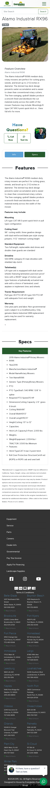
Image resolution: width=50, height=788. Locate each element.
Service (10, 525)
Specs (35, 154)
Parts (9, 532)
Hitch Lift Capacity (17, 430)
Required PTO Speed (18, 398)
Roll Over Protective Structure (23, 455)
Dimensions (14, 402)
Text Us (24, 140)
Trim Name (14, 377)
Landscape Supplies (16, 571)
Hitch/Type (14, 451)
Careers (10, 538)
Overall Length (15, 418)
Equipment (12, 519)
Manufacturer (15, 369)
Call (11, 138)
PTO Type (13, 390)
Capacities (14, 426)
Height (12, 422)
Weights (13, 435)
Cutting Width (15, 409)
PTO (11, 386)
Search (43, 11)
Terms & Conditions (25, 592)
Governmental (13, 551)
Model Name (15, 373)
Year (11, 365)
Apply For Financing (15, 564)
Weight (12, 439)
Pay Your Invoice (14, 558)
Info (14, 154)
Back (6, 25)
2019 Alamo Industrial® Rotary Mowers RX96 (26, 359)
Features (13, 446)
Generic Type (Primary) (19, 382)
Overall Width (15, 413)
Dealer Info (12, 545)
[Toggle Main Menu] (44, 4)
